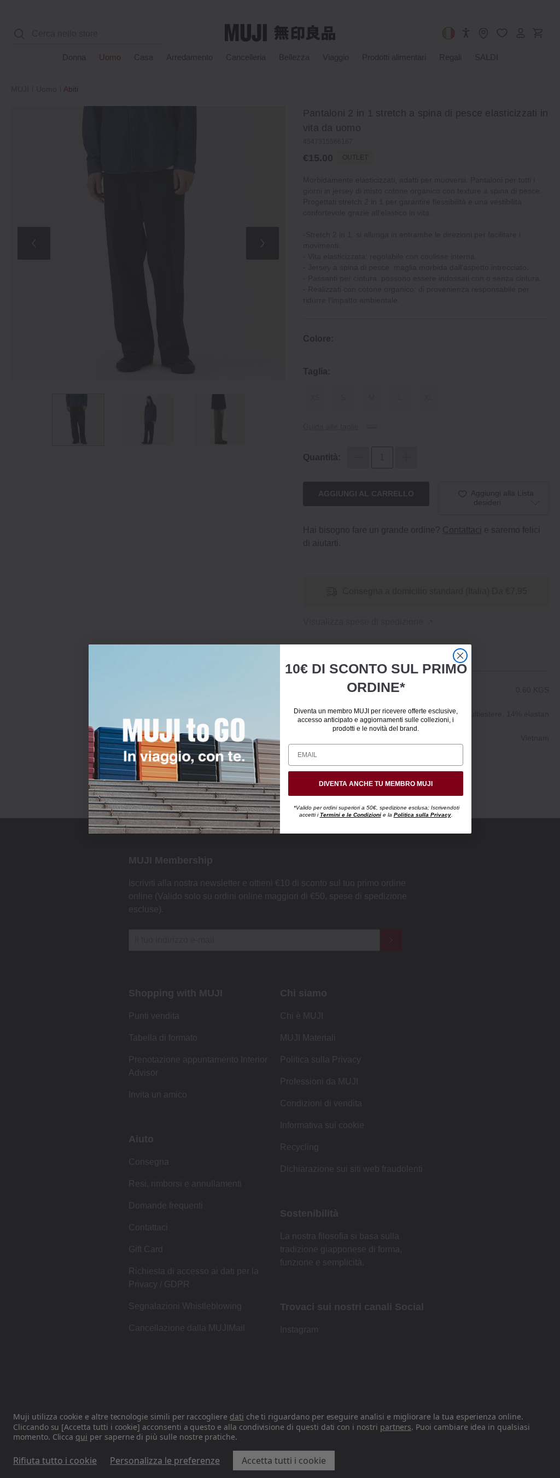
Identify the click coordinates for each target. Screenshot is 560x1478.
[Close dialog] (460, 655)
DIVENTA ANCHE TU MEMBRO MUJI (376, 784)
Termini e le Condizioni (350, 815)
